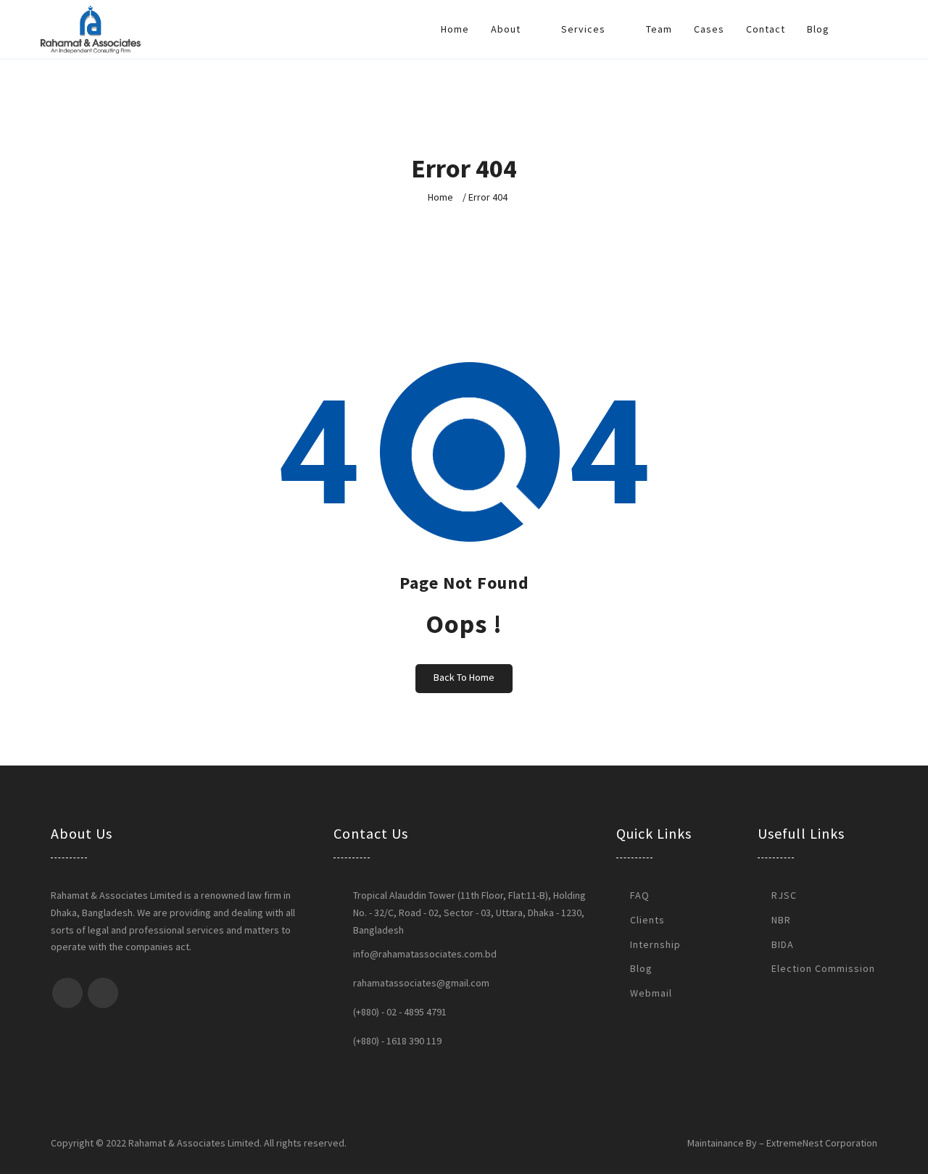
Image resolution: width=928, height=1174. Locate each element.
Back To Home (464, 677)
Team (659, 28)
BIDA (782, 944)
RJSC (784, 895)
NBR (781, 919)
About (507, 28)
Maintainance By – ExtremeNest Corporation (782, 1142)
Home (455, 28)
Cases (709, 28)
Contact (765, 28)
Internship (655, 944)
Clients (647, 919)
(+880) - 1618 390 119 (397, 1040)
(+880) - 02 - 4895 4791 (400, 1011)
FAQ (640, 895)
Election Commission (823, 968)
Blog (818, 28)
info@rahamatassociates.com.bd (425, 953)
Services (584, 28)
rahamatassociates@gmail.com (421, 982)
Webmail (651, 992)
